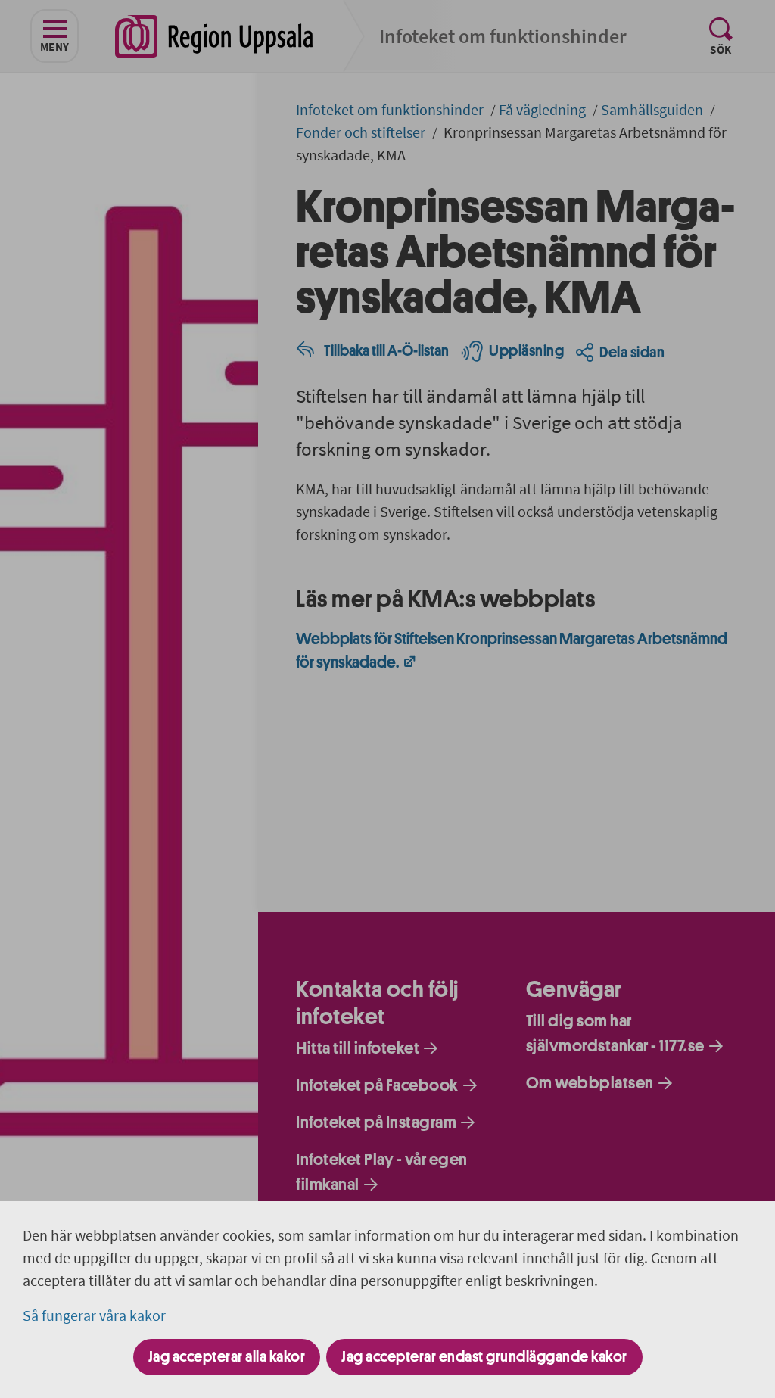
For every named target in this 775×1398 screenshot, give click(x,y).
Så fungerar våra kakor (94, 1315)
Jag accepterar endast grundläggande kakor (484, 1357)
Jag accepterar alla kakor (227, 1357)
